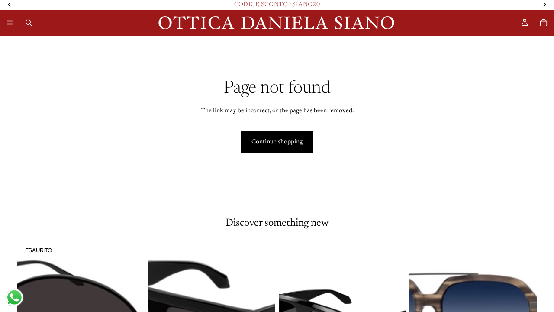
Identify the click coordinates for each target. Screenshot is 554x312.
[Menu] (10, 22)
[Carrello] (543, 22)
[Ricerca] (28, 22)
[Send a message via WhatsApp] (14, 297)
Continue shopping (277, 142)
